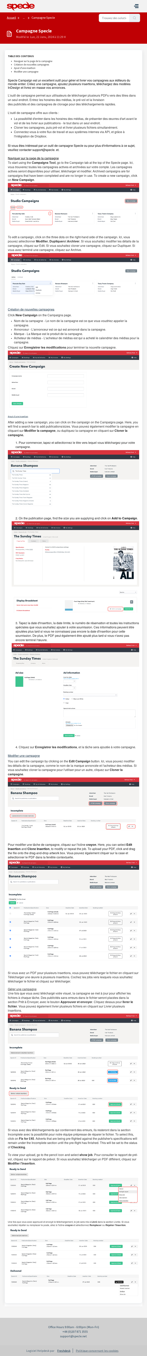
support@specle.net (73, 1336)
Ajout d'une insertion (24, 68)
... (24, 17)
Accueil (11, 17)
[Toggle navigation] (136, 6)
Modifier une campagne (26, 71)
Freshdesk (63, 1351)
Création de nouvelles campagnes (31, 64)
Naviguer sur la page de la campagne (33, 61)
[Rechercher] (134, 18)
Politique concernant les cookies (97, 1351)
